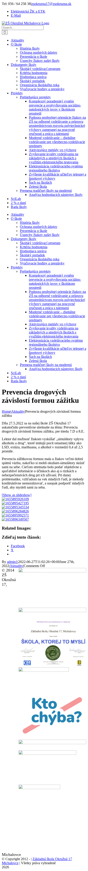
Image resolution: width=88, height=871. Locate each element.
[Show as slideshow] (16, 495)
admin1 (12, 562)
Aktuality (16, 566)
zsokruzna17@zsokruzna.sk (51, 4)
